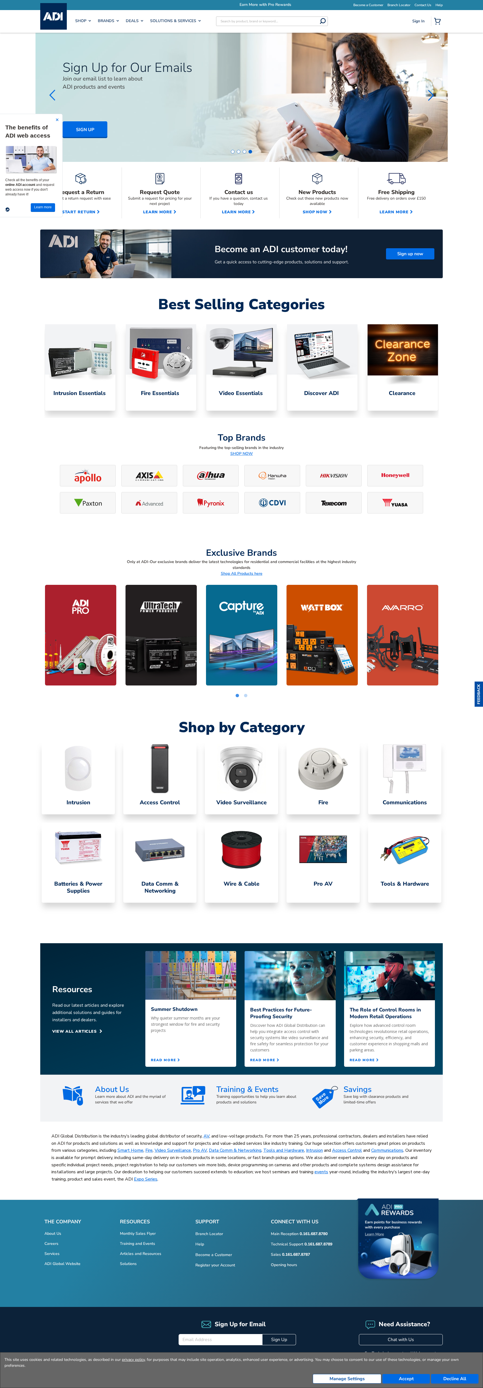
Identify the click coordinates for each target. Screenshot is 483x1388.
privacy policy (133, 1359)
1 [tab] (237, 696)
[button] (479, 694)
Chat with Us (401, 1340)
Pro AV (200, 1150)
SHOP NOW (241, 453)
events (321, 1172)
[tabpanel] (80, 635)
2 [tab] (245, 696)
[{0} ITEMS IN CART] (438, 22)
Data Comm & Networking (235, 1150)
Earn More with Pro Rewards (241, 4)
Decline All (454, 1379)
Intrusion (314, 1150)
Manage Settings (347, 1379)
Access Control (347, 1150)
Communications (387, 1150)
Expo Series (145, 1179)
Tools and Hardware (283, 1150)
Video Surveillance (173, 1150)
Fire (149, 1150)
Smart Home (130, 1150)
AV (206, 1136)
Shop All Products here (241, 573)
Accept (406, 1379)
